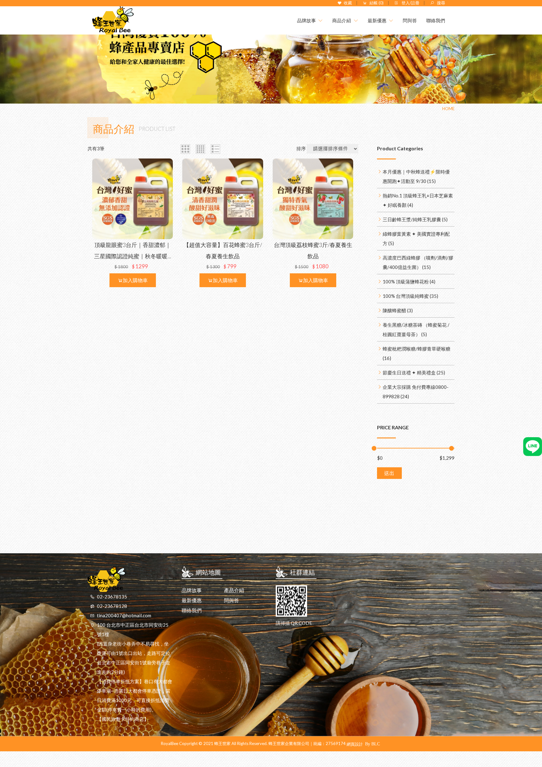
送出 (389, 473)
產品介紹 (234, 590)
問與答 (231, 600)
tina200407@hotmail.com (124, 615)
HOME (448, 108)
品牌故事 (192, 590)
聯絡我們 (192, 610)
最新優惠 (192, 600)
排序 (301, 148)
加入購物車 (135, 280)
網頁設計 (355, 744)
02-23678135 (112, 596)
